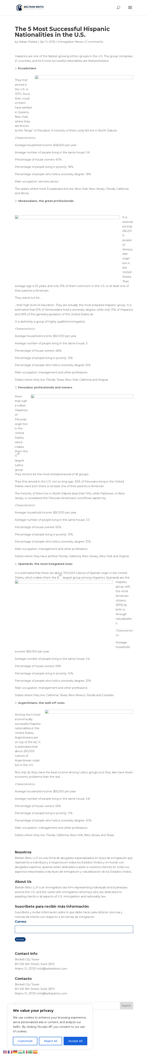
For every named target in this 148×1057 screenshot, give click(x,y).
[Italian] (25, 1051)
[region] (50, 1026)
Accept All (75, 1041)
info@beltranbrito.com (52, 968)
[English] (5, 1051)
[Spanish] (35, 1051)
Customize (25, 1041)
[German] (15, 1051)
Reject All (50, 1041)
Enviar (20, 939)
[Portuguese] (30, 1051)
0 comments (94, 41)
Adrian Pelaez (28, 41)
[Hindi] (20, 1051)
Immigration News (70, 41)
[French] (10, 1051)
